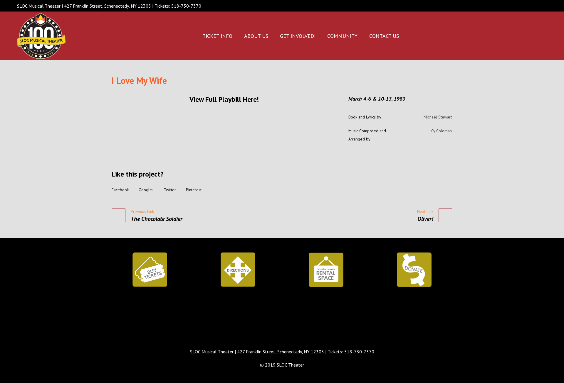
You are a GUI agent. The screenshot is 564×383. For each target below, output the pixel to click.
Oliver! (425, 219)
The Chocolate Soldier (156, 219)
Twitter (170, 189)
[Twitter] (532, 6)
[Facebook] (522, 6)
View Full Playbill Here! (224, 99)
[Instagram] (542, 6)
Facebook (120, 189)
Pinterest (194, 189)
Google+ (146, 189)
